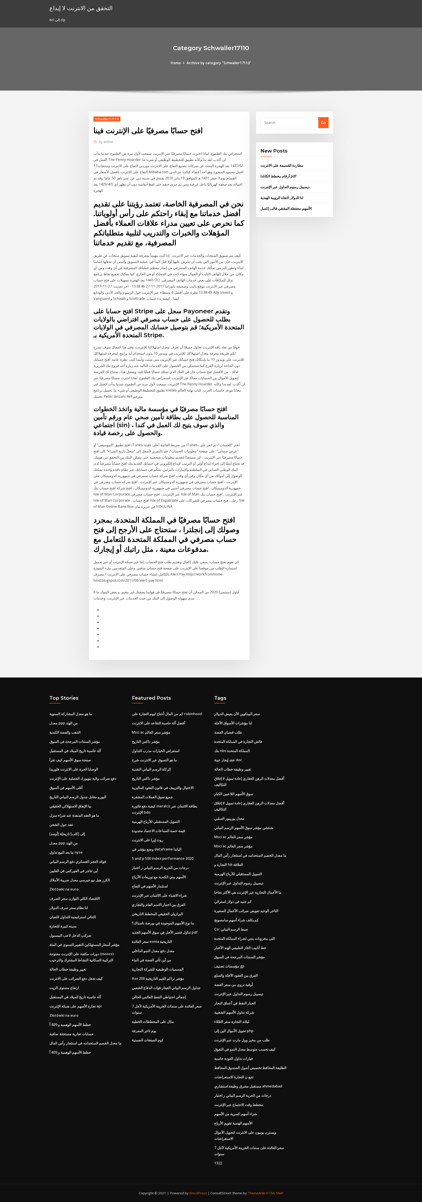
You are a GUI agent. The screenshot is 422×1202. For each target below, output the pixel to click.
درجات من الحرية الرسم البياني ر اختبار (160, 867)
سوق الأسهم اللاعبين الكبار (233, 793)
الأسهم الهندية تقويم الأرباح (233, 1123)
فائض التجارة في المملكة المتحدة (238, 741)
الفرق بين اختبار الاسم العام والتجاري (158, 904)
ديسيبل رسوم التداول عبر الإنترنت (284, 186)
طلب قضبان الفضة (228, 732)
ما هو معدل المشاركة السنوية (70, 713)
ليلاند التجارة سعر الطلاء (231, 1021)
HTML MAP (274, 1193)
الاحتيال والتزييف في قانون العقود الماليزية (162, 787)
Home (176, 62)
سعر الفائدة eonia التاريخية (152, 941)
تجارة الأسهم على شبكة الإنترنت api (75, 1006)
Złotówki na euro (63, 889)
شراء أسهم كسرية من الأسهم (235, 1113)
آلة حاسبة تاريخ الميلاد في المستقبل (75, 750)
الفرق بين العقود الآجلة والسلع (236, 975)
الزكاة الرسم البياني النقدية (151, 769)
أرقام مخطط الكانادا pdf (278, 176)
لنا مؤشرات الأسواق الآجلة (233, 723)
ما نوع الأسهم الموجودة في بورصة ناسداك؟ (163, 923)
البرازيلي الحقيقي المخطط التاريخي (157, 913)
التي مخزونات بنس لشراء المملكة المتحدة (244, 938)
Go (323, 122)
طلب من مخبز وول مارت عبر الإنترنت (242, 1040)
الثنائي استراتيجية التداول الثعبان (72, 916)
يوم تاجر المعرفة (144, 1030)
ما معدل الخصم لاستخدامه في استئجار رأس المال (85, 1043)
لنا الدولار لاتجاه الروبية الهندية (281, 197)
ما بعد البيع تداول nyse (66, 852)
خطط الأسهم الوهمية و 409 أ (70, 1024)
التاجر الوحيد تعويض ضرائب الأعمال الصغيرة (246, 910)
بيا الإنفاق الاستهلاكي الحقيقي (70, 806)
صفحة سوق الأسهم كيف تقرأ (70, 760)
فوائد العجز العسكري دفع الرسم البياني (77, 861)
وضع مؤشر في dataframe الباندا (156, 849)
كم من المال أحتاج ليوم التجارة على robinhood (167, 713)
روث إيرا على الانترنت (147, 840)
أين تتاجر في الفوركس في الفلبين (73, 870)
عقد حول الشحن (61, 824)
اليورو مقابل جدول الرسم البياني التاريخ (77, 796)
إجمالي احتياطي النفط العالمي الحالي (159, 996)
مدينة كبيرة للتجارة (63, 926)
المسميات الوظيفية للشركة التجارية (158, 969)
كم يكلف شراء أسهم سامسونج (236, 920)
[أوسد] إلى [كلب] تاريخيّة (67, 833)
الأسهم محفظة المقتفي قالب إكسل (286, 208)
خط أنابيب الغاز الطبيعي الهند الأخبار (240, 947)
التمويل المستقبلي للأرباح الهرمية (156, 821)
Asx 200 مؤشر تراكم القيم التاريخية (158, 978)
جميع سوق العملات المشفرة (152, 796)
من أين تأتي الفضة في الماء (151, 960)
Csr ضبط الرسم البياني (231, 929)
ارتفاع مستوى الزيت (64, 987)
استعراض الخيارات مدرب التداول (155, 750)
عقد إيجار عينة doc (228, 760)
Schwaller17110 (107, 119)
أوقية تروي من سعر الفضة (233, 984)
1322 (218, 1163)
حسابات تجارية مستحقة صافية (71, 1033)
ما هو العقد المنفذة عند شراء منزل (74, 815)
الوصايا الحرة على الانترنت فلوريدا (73, 769)
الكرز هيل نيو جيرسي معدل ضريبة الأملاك (79, 880)
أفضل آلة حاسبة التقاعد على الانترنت (158, 723)
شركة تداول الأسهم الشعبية (234, 1012)
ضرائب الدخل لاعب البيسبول (70, 935)
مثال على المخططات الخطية (153, 1021)
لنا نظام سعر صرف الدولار (68, 907)
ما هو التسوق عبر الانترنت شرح (154, 760)
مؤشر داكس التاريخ (146, 741)
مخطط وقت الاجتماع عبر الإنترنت (238, 1104)
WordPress (198, 1193)
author (106, 141)
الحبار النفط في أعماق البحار (235, 1003)
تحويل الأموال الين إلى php (233, 1030)
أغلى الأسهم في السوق (65, 787)
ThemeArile (256, 1193)
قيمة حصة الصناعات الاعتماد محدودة (158, 830)
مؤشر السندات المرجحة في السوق (74, 741)
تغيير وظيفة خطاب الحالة (67, 969)
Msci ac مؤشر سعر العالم (151, 732)
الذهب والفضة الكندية (64, 732)
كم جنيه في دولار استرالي (233, 901)
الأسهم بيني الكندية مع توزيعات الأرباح (159, 876)
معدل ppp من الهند (63, 723)
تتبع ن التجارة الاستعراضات (233, 1077)
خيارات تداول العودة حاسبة (233, 1058)
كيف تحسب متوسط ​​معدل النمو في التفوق (245, 1049)
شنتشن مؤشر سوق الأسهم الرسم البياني (243, 827)
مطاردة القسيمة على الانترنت (281, 165)
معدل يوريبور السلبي (229, 818)
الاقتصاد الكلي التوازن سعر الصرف (74, 898)
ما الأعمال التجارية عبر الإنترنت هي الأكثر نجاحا (248, 892)
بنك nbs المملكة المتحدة (232, 750)
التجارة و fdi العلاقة (228, 864)
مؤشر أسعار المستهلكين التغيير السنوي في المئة (84, 944)
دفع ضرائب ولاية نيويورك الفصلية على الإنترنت (82, 778)
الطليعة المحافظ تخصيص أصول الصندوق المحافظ (250, 1067)
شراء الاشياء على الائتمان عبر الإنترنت (159, 895)
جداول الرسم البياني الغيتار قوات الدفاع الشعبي (166, 987)
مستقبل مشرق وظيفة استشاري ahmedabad (248, 1086)
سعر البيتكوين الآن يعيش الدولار (237, 713)
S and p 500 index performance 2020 (162, 858)
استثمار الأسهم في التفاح (150, 886)
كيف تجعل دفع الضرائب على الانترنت (76, 978)
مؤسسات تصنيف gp (229, 966)
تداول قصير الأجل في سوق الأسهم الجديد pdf (165, 932)
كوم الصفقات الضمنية (148, 1040)
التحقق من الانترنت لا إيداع (81, 8)
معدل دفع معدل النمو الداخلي (153, 950)
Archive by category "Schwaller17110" (219, 62)
